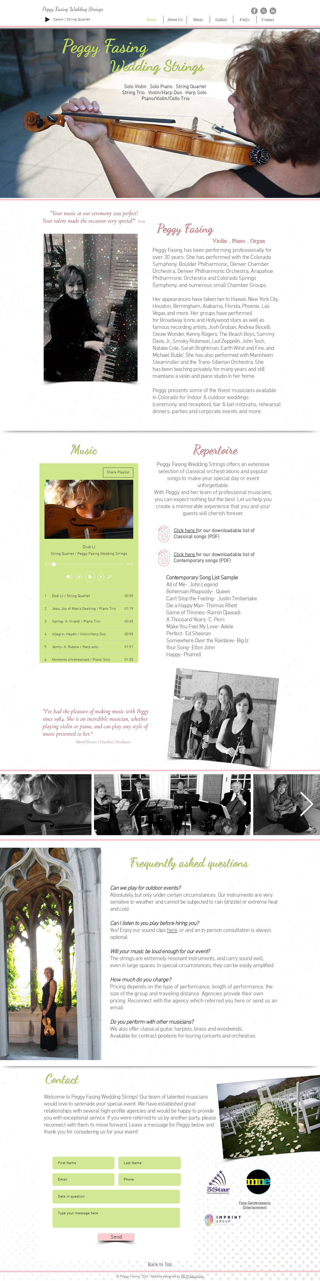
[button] (160, 113)
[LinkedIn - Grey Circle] (273, 10)
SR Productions (192, 1277)
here (172, 930)
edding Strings (164, 66)
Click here (185, 555)
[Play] (47, 19)
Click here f (186, 531)
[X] (263, 10)
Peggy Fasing (185, 228)
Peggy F (87, 46)
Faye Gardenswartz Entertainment (254, 1205)
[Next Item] (306, 805)
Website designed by (165, 1277)
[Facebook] (254, 10)
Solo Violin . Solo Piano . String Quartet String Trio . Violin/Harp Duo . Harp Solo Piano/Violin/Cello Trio (165, 93)
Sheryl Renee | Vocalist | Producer (103, 741)
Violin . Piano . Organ (238, 240)
